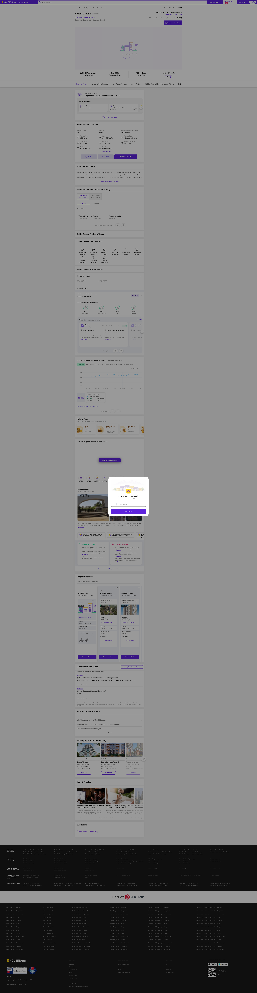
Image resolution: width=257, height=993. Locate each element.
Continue (128, 511)
